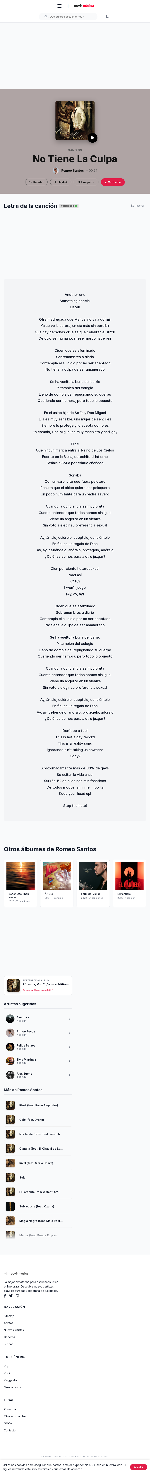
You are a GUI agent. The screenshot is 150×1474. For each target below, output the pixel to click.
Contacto (10, 1430)
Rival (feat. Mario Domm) (36, 1163)
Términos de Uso (15, 1416)
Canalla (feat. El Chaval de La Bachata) (41, 1148)
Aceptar (138, 1467)
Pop (6, 1366)
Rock (7, 1373)
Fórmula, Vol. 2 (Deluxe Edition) (46, 984)
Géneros (9, 1337)
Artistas (8, 1323)
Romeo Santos (72, 170)
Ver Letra (114, 182)
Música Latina (12, 1387)
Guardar (38, 182)
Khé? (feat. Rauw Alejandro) (38, 1105)
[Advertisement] (75, 56)
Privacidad (11, 1409)
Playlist (62, 182)
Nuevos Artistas (14, 1330)
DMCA (8, 1423)
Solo (22, 1177)
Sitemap (9, 1316)
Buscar (8, 1344)
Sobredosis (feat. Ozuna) (36, 1206)
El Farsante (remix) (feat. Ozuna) (41, 1192)
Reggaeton (11, 1380)
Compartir (87, 182)
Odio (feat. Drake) (31, 1119)
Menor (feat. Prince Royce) (38, 1235)
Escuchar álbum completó (37, 990)
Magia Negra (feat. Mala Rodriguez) (41, 1220)
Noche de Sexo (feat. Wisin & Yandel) (41, 1134)
